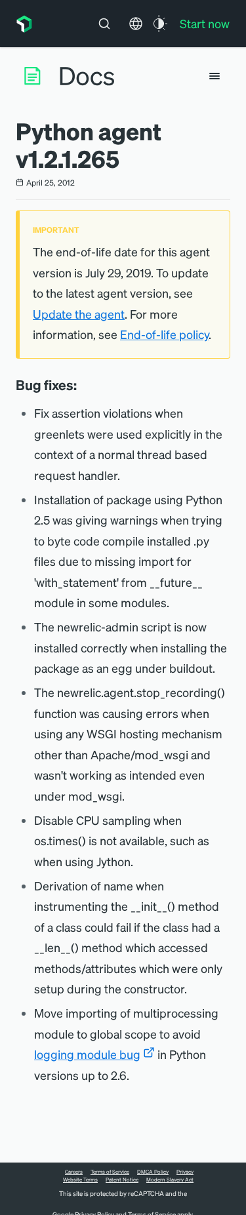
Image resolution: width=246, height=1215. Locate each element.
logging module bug (87, 1054)
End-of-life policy (164, 334)
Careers (74, 1171)
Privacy (185, 1171)
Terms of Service (110, 1171)
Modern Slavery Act (170, 1179)
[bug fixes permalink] (83, 385)
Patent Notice (122, 1179)
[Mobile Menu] (214, 76)
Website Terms (80, 1179)
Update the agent (79, 313)
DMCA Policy (153, 1171)
